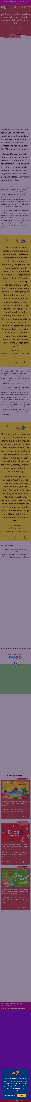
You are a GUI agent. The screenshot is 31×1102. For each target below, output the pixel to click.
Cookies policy (19, 1091)
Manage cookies (10, 1095)
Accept (21, 1095)
